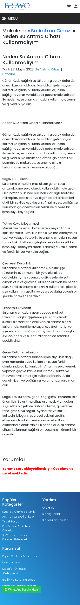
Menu (13, 18)
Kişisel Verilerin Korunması (19, 556)
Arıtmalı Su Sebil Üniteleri (18, 517)
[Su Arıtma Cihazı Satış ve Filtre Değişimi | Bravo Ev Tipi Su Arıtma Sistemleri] (16, 6)
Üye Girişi (48, 508)
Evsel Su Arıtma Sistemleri (19, 512)
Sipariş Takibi (51, 514)
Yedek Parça (10, 521)
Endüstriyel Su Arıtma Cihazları (16, 528)
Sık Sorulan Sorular (55, 520)
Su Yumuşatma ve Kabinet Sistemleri (14, 537)
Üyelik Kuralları (12, 562)
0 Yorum (8, 74)
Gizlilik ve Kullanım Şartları (19, 580)
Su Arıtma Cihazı (51, 30)
